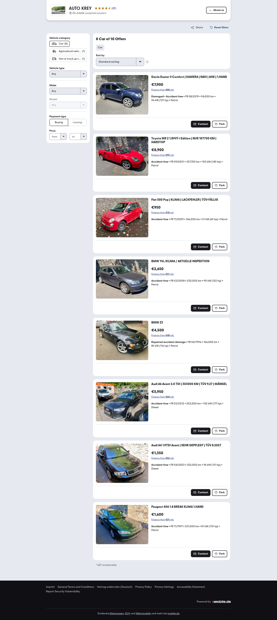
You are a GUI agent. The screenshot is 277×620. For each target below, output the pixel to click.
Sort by (100, 55)
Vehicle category (59, 38)
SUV (127, 613)
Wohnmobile (143, 613)
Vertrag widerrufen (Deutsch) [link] (114, 587)
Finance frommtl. (162, 89)
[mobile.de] (222, 601)
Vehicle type (56, 68)
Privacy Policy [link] (143, 587)
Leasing (77, 122)
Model (53, 99)
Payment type (57, 116)
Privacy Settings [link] (164, 587)
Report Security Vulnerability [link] (63, 591)
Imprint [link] (50, 587)
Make (52, 85)
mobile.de (174, 613)
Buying (59, 122)
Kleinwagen (117, 613)
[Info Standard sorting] (147, 61)
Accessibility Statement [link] (191, 587)
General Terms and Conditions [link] (76, 587)
